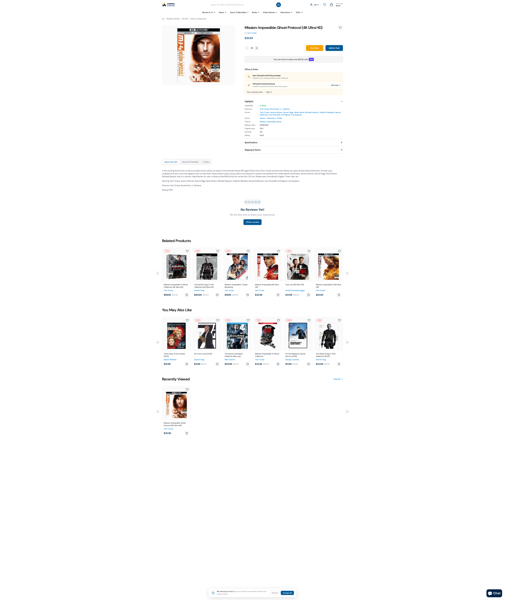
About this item (171, 162)
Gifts (298, 12)
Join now (334, 85)
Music (221, 12)
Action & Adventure (198, 19)
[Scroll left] (158, 273)
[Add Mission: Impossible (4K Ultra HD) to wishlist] (278, 251)
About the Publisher (190, 162)
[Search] (278, 4)
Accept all (287, 593)
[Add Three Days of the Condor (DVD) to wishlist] (187, 320)
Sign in (269, 92)
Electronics (285, 12)
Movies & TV (207, 12)
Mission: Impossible (268, 121)
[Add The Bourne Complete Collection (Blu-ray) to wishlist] (248, 320)
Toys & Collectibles (238, 12)
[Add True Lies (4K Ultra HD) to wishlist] (309, 251)
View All (337, 379)
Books (254, 12)
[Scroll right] (347, 273)
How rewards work (255, 92)
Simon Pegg (288, 112)
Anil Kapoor (285, 115)
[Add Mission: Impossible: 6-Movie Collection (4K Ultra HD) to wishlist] (187, 251)
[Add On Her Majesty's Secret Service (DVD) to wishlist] (309, 320)
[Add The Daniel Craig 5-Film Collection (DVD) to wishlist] (339, 320)
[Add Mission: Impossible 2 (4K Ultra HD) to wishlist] (339, 251)
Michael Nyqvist (312, 112)
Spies (279, 121)
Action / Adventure (268, 118)
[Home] (163, 19)
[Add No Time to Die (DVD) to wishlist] (217, 320)
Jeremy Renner (276, 112)
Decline (275, 593)
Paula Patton (299, 112)
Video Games (269, 12)
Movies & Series (173, 19)
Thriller (279, 118)
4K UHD (185, 19)
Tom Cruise (251, 33)
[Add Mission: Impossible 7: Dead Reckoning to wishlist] (248, 251)
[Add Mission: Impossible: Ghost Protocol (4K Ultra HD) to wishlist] (340, 27)
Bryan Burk (274, 109)
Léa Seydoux (296, 115)
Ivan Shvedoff (274, 115)
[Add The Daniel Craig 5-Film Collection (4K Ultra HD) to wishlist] (217, 251)
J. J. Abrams (285, 109)
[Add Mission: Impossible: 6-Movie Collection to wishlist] (278, 320)
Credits (206, 162)
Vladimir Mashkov (327, 112)
